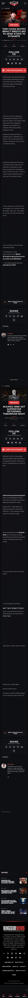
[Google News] (14, 59)
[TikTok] (16, 957)
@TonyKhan (7, 256)
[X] (10, 59)
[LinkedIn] (17, 59)
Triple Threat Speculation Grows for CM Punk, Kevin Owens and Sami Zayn (8, 912)
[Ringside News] (14, 4)
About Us (15, 966)
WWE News (7, 8)
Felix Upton (10, 764)
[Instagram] (12, 63)
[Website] (8, 345)
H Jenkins (5, 40)
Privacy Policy (21, 970)
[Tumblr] (24, 953)
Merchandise (6, 966)
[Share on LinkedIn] (14, 316)
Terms (14, 974)
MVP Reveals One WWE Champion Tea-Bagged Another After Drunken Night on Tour (8, 892)
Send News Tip (9, 962)
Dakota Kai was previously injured (14, 495)
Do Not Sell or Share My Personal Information (14, 983)
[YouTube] (8, 63)
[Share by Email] (14, 320)
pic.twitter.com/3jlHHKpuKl (12, 259)
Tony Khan (5, 326)
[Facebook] (6, 59)
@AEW (18, 254)
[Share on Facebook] (6, 316)
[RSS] (20, 957)
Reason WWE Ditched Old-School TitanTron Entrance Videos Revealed (9, 902)
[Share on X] (10, 316)
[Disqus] (14, 836)
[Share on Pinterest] (17, 316)
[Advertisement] (14, 192)
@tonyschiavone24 (18, 256)
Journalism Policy (8, 970)
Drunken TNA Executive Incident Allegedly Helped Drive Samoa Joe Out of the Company (8, 882)
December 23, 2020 (9, 265)
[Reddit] (19, 63)
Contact (23, 966)
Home (3, 8)
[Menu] (3, 3)
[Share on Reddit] (21, 316)
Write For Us (19, 962)
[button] (25, 3)
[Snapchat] (16, 63)
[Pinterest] (21, 59)
